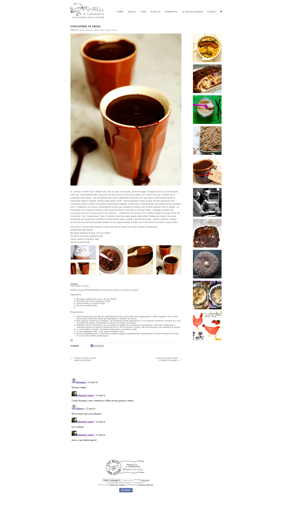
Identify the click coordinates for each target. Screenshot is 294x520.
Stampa (74, 284)
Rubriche (171, 12)
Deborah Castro (117, 485)
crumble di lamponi (167, 359)
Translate (144, 480)
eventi (211, 12)
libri (143, 12)
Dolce (74, 30)
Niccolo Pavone (145, 485)
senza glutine (86, 30)
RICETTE (156, 12)
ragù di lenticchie (85, 359)
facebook (126, 490)
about (132, 12)
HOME (120, 12)
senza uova (111, 30)
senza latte (99, 30)
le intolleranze (192, 12)
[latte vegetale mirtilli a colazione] (83, 252)
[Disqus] (125, 415)
